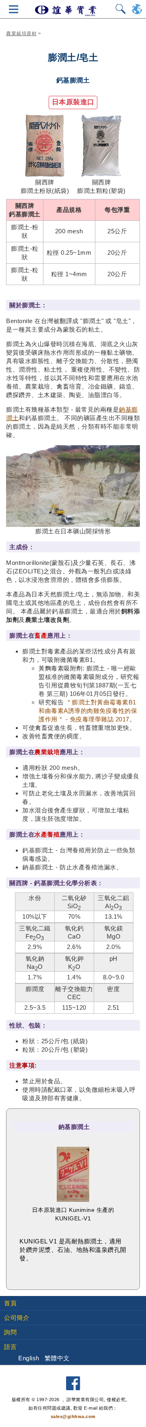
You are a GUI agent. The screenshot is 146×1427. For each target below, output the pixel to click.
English (28, 1358)
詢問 (10, 1332)
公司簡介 (16, 1317)
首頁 (10, 1303)
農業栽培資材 (21, 33)
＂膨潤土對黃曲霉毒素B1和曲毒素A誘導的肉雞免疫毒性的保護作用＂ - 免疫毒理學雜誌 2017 (88, 711)
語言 (10, 1346)
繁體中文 (57, 1358)
